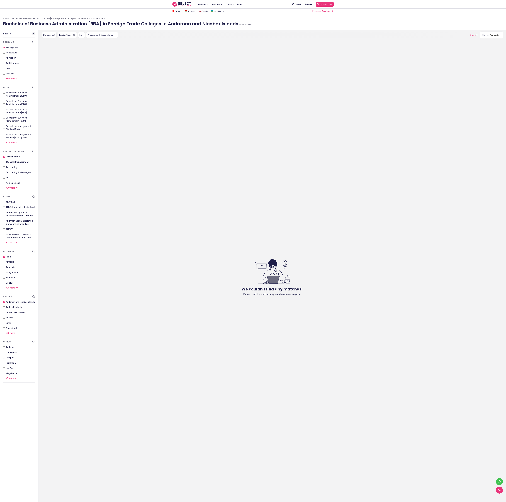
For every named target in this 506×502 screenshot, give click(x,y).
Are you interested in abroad (275, 281)
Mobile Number (265, 246)
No (269, 285)
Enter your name (266, 222)
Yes (261, 285)
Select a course (266, 258)
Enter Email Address (269, 234)
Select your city (267, 269)
